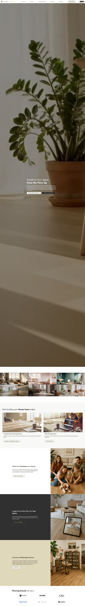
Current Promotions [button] (42, 1)
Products (23, 1)
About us (52, 1)
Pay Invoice (82, 1)
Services (31, 1)
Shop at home (72, 1)
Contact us (61, 1)
